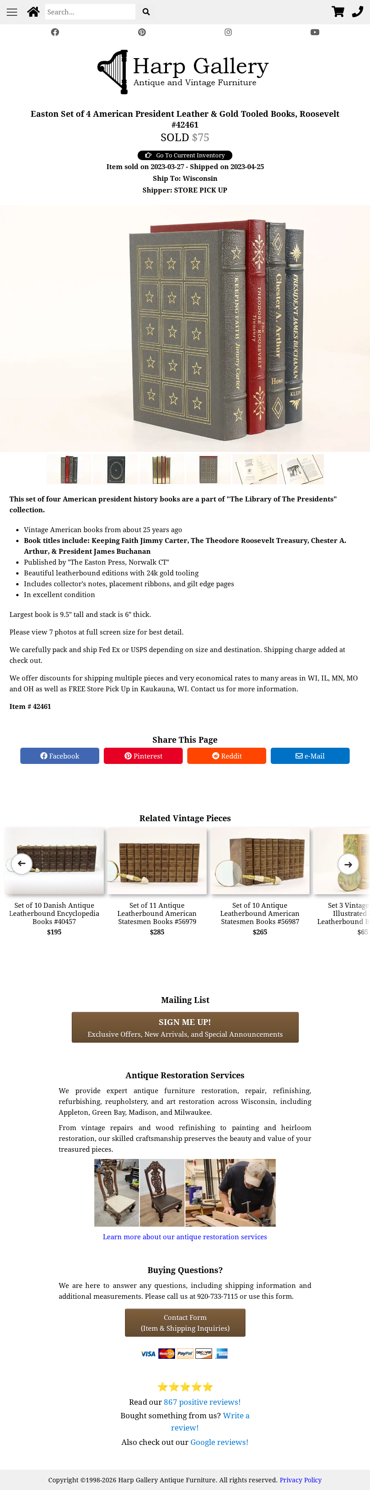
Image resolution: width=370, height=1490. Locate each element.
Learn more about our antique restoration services (185, 1236)
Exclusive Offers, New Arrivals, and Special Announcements (185, 1027)
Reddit (230, 755)
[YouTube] (315, 32)
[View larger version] (185, 327)
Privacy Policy (301, 1480)
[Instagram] (228, 32)
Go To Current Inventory (190, 155)
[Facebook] (55, 32)
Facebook (63, 755)
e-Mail (314, 755)
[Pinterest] (141, 32)
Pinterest (147, 755)
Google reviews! (219, 1442)
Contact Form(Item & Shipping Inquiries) (185, 1323)
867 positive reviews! (202, 1402)
